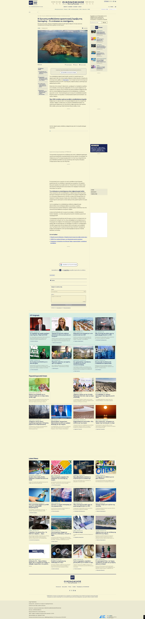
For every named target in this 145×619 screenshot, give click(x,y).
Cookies (74, 586)
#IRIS (69, 9)
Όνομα (52, 289)
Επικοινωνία (58, 586)
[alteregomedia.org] (102, 617)
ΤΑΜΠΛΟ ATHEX (94, 193)
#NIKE (88, 9)
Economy (75, 6)
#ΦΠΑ (80, 9)
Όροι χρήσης (64, 586)
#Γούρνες (66, 9)
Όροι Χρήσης (59, 307)
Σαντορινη (52, 275)
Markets (65, 6)
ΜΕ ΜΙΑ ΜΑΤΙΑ (93, 191)
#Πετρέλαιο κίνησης (59, 9)
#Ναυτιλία (84, 9)
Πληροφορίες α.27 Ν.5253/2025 (83, 586)
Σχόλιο (52, 294)
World (79, 6)
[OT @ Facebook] (110, 1)
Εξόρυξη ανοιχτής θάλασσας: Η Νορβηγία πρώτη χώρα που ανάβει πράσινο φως (68, 237)
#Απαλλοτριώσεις (75, 9)
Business (70, 6)
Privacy (69, 586)
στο (65, 270)
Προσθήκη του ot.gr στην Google (69, 72)
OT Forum (106, 1)
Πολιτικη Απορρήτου (67, 307)
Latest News (33, 458)
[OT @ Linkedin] (115, 1)
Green (40, 15)
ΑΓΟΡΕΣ (92, 189)
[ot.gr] (73, 4)
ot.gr (38, 15)
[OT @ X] (111, 1)
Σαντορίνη (66, 80)
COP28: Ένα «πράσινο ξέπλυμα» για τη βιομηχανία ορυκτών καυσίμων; (66, 239)
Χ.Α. (29, 12)
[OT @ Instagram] (113, 1)
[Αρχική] (33, 3)
